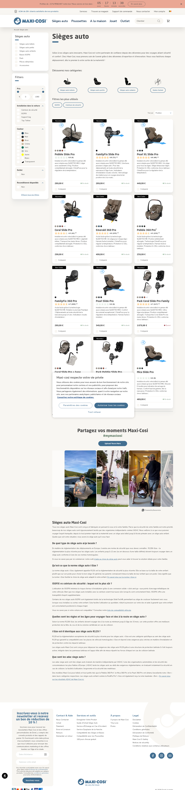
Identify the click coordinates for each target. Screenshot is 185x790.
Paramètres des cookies (75, 405)
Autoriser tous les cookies (111, 405)
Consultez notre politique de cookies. (75, 397)
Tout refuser (94, 412)
